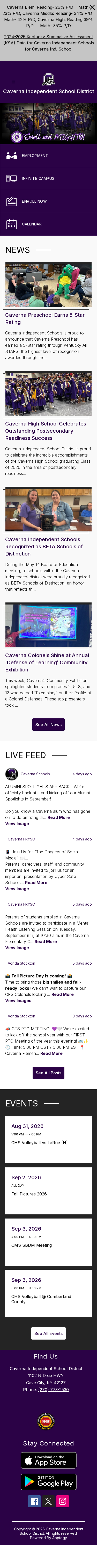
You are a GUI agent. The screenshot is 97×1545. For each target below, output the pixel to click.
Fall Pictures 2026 (30, 1193)
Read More (59, 817)
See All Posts (48, 1072)
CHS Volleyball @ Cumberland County (41, 1299)
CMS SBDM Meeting (32, 1245)
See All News (48, 724)
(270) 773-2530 (53, 1389)
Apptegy (59, 1538)
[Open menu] (13, 82)
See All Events (48, 1333)
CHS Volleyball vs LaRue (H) (41, 1142)
